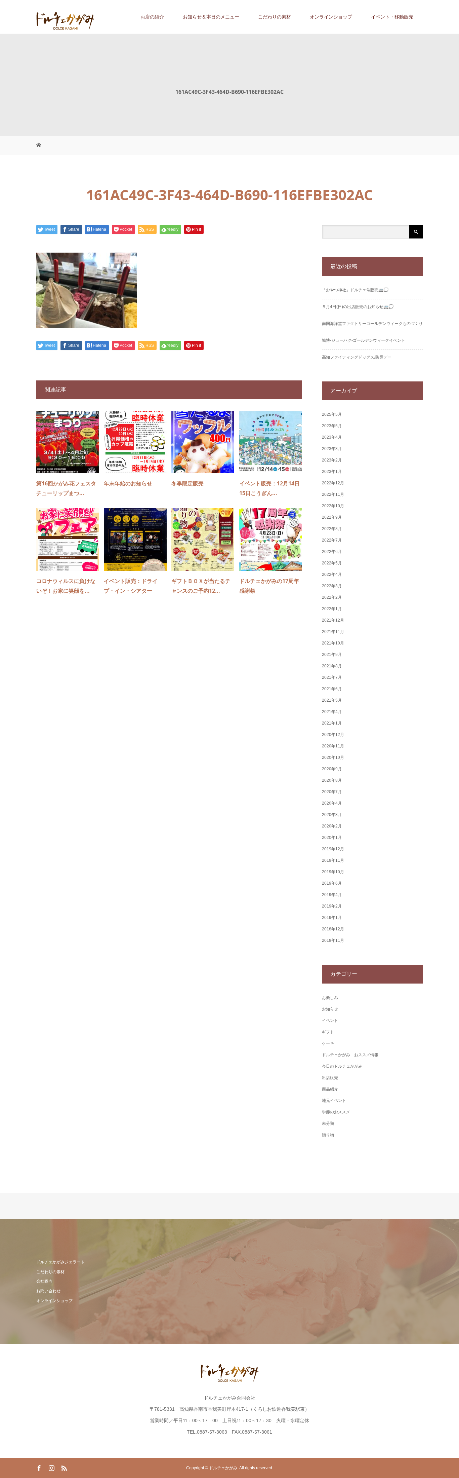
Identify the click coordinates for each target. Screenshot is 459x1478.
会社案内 (44, 1281)
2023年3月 (332, 448)
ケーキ (328, 1043)
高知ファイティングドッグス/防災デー (356, 357)
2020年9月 (332, 769)
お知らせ (330, 1009)
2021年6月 (332, 689)
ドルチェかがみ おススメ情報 (350, 1054)
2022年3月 (332, 586)
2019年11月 (333, 860)
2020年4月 (332, 803)
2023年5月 (332, 425)
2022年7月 (332, 540)
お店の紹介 (152, 17)
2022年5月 (332, 563)
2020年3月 (332, 814)
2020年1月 (332, 837)
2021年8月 (332, 666)
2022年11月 (333, 494)
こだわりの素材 (274, 17)
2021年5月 (332, 700)
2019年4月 (332, 894)
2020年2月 (332, 826)
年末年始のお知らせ (128, 483)
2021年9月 (332, 654)
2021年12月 (333, 620)
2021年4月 (332, 711)
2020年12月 (333, 734)
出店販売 (330, 1077)
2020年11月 (333, 746)
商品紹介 (330, 1089)
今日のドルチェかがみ (342, 1066)
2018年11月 (333, 940)
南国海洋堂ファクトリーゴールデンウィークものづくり (372, 323)
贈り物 (328, 1135)
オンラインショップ (331, 17)
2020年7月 (332, 791)
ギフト (328, 1032)
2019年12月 (333, 849)
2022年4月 (332, 574)
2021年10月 (333, 643)
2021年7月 (332, 677)
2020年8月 (332, 780)
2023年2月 (332, 460)
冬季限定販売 (187, 483)
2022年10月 (333, 506)
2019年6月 (332, 883)
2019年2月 (332, 906)
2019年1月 (332, 917)
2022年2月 (332, 597)
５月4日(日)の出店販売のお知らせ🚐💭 (357, 306)
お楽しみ (330, 997)
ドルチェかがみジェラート (60, 1262)
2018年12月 (333, 929)
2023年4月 (332, 437)
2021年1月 (332, 723)
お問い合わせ (48, 1291)
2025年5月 (332, 414)
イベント (330, 1020)
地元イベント (334, 1100)
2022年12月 (333, 483)
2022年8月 (332, 528)
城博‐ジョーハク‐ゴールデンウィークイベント (363, 340)
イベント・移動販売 (392, 17)
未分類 (328, 1123)
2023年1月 (332, 471)
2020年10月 (333, 757)
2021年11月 (333, 631)
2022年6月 (332, 551)
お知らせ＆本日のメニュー (211, 17)
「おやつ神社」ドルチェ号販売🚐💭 (355, 290)
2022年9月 (332, 517)
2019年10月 (333, 872)
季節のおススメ (336, 1112)
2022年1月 (332, 608)
